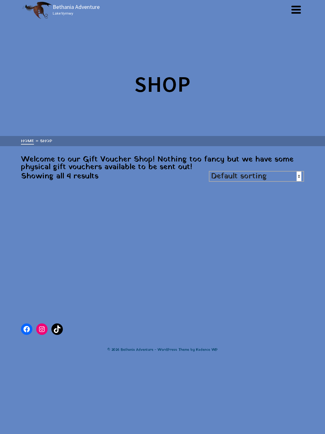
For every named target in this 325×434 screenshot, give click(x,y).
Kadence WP (207, 349)
